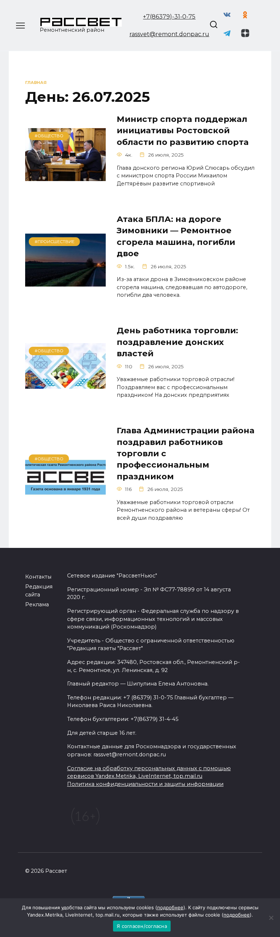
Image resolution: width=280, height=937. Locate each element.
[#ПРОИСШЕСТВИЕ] (65, 282)
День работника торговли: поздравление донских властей (177, 342)
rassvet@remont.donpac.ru (169, 34)
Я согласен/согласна (142, 926)
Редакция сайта (38, 590)
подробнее (170, 907)
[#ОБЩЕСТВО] (65, 176)
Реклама (37, 604)
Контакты (38, 576)
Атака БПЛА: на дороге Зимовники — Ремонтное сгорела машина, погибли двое (176, 236)
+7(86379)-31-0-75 (169, 16)
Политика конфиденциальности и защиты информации (145, 784)
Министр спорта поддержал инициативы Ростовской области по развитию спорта (183, 130)
